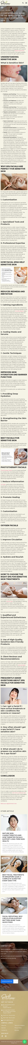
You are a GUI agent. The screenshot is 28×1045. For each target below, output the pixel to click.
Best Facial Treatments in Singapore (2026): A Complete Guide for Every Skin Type (13, 878)
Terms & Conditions (20, 1025)
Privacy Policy (18, 1027)
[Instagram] (6, 1036)
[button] (26, 3)
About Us (3, 1025)
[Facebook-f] (2, 1036)
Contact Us (4, 1030)
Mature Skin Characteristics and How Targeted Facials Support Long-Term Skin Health (13, 837)
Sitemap (17, 1030)
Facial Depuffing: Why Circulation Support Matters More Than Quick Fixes (12, 919)
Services (3, 1027)
